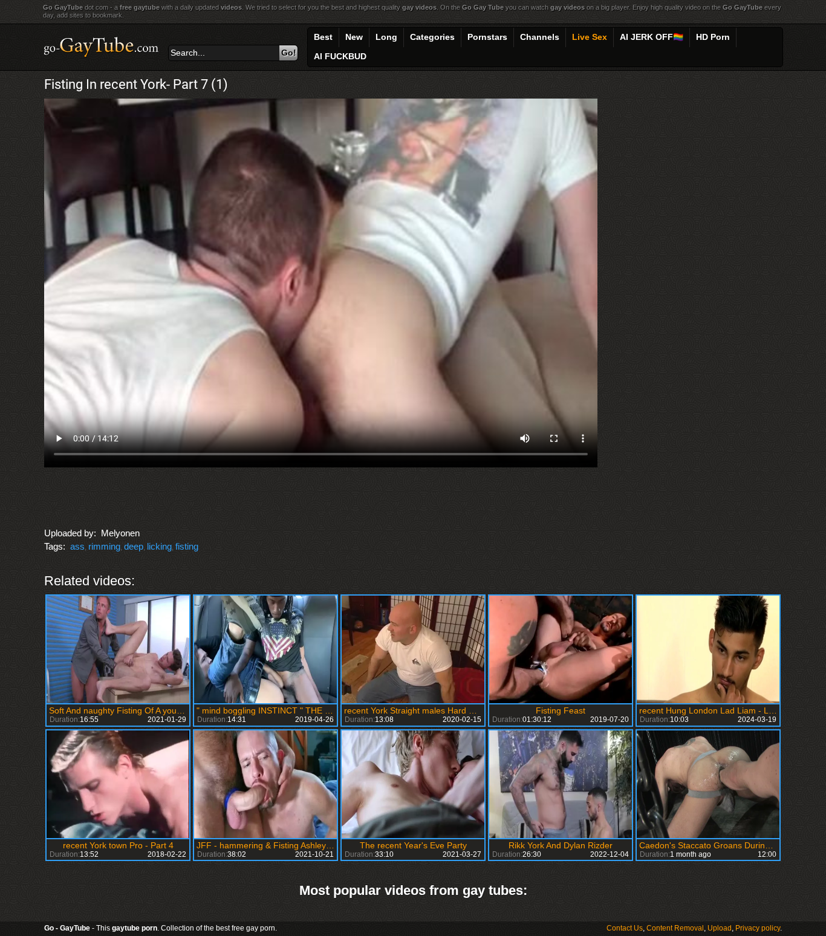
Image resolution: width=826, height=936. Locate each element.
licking (159, 546)
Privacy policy (757, 928)
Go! (288, 52)
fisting (186, 546)
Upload (719, 928)
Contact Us (624, 928)
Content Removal (675, 928)
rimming (104, 546)
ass (77, 546)
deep (133, 546)
